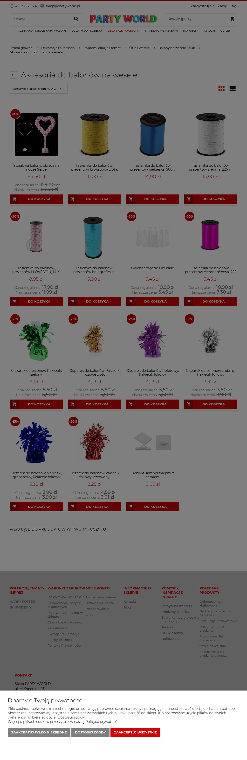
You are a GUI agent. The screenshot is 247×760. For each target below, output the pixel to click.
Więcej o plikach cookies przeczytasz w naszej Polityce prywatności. (64, 721)
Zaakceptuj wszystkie (135, 732)
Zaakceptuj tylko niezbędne (39, 732)
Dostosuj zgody (90, 732)
